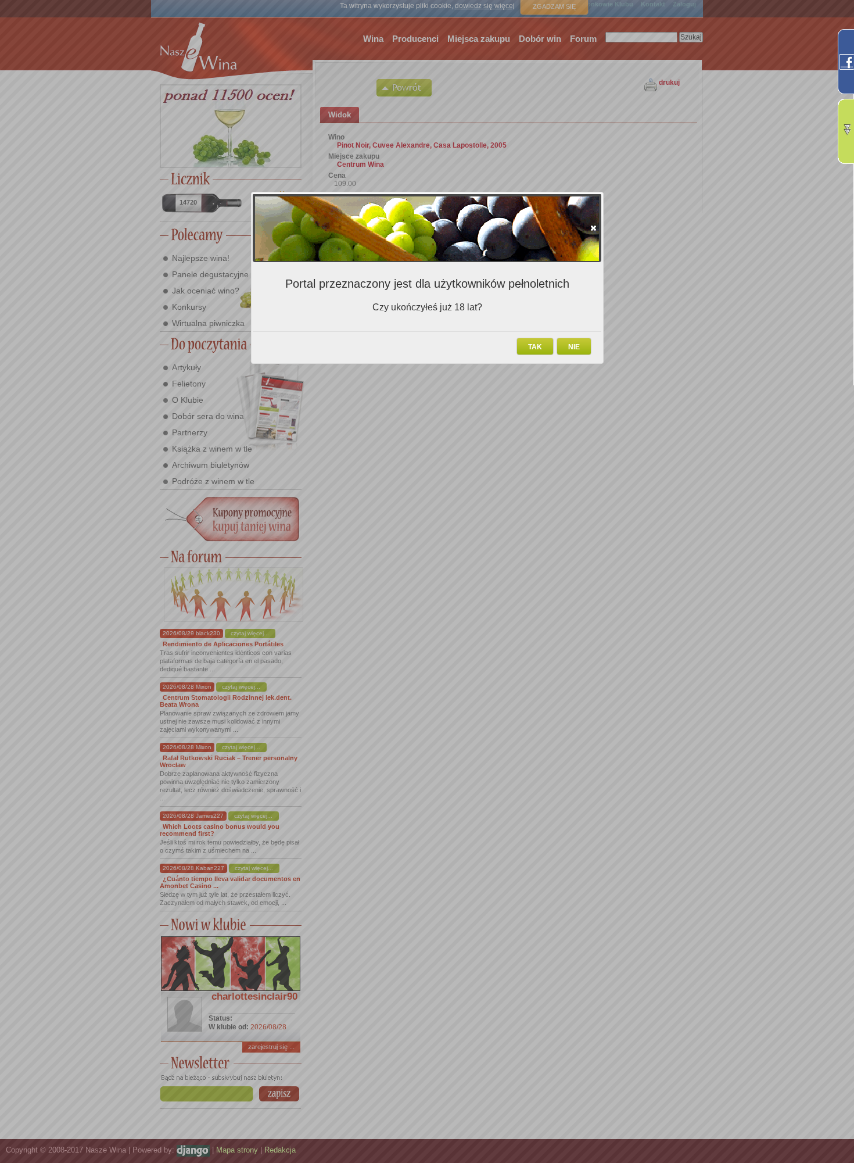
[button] (593, 228)
